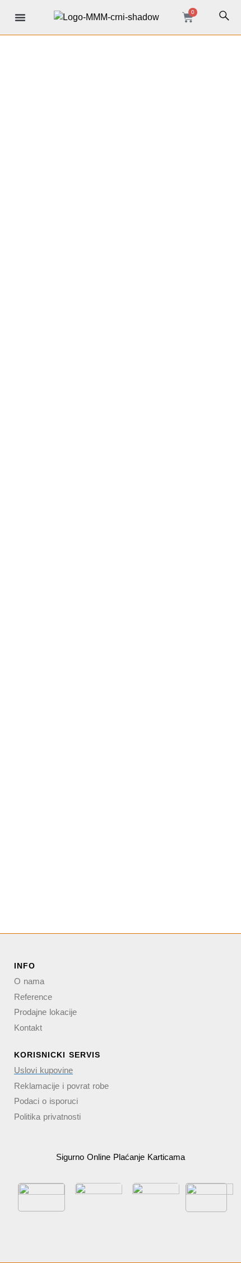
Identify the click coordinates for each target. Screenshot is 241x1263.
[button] (20, 17)
